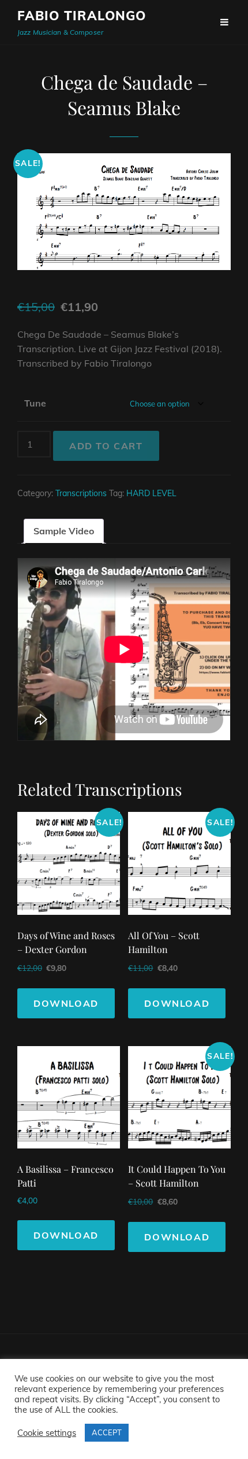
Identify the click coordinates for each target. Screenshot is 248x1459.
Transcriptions (81, 493)
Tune (35, 403)
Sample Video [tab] (63, 531)
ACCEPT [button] (107, 1432)
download (66, 1003)
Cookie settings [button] (46, 1433)
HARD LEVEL (151, 493)
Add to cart (106, 446)
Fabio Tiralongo (81, 16)
